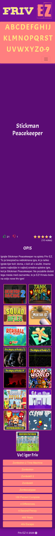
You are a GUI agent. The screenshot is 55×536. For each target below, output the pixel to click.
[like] (4, 236)
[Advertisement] (27, 93)
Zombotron (27, 469)
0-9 (44, 49)
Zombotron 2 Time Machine (27, 462)
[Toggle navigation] (46, 59)
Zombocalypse (28, 489)
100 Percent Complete (27, 497)
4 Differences (27, 504)
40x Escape (27, 524)
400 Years (27, 517)
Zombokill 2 (27, 476)
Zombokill (27, 483)
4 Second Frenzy (27, 510)
